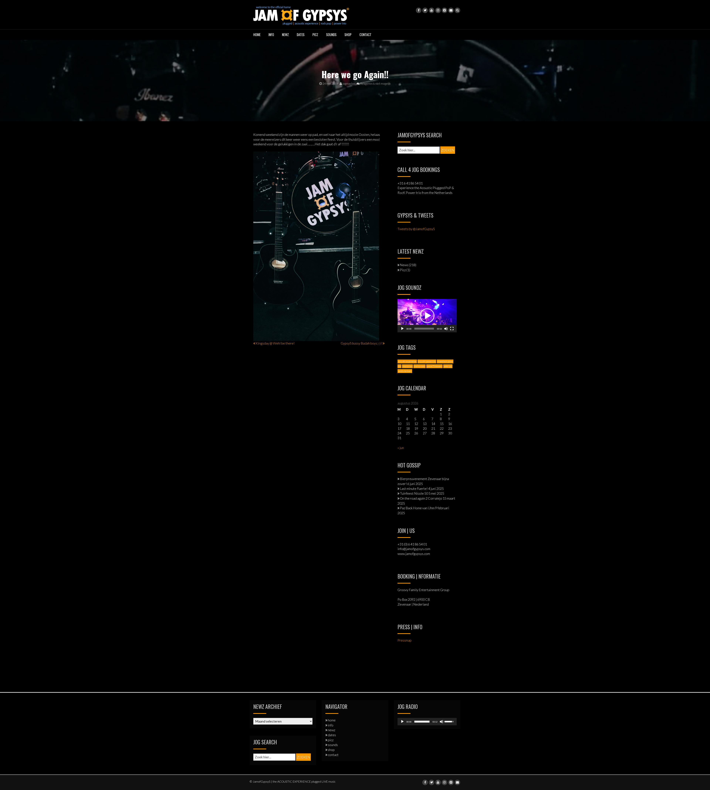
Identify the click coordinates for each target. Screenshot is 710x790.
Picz (403, 270)
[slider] (424, 329)
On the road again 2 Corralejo (421, 498)
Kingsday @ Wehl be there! (275, 343)
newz (285, 34)
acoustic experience (407, 361)
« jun (401, 448)
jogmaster (348, 83)
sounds (331, 34)
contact (365, 34)
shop (347, 34)
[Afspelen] (402, 328)
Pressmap (405, 640)
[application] (427, 315)
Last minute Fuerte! (414, 488)
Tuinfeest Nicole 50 (414, 493)
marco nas (407, 366)
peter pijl (448, 366)
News (404, 265)
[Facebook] (418, 10)
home (257, 34)
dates (301, 34)
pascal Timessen (434, 366)
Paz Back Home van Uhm (417, 508)
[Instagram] (438, 10)
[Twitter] (425, 10)
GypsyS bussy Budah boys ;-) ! (361, 343)
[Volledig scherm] (452, 328)
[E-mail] (451, 10)
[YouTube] (431, 10)
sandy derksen (405, 371)
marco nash (419, 366)
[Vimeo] (444, 10)
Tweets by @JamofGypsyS (416, 229)
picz (315, 34)
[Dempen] (446, 328)
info (271, 34)
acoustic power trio (427, 361)
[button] (427, 315)
